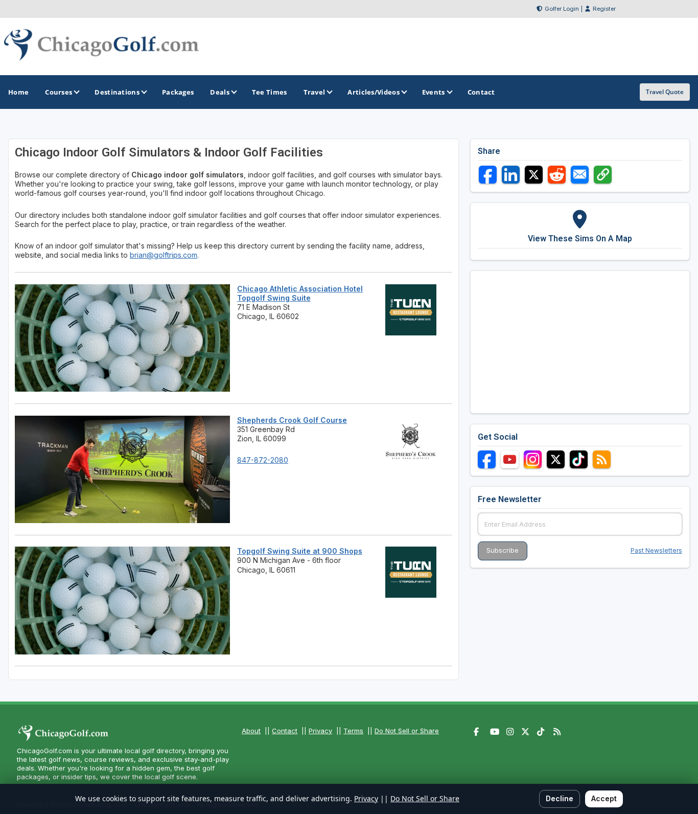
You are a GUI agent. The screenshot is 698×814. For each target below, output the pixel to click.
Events (433, 92)
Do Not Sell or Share (407, 731)
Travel (314, 92)
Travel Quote (665, 91)
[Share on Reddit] (557, 175)
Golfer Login (562, 8)
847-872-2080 (262, 460)
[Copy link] (603, 175)
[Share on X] (534, 175)
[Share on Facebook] (488, 175)
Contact (284, 731)
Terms (353, 731)
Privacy (320, 731)
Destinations (117, 92)
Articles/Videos (373, 92)
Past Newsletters (656, 550)
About (251, 731)
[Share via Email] (580, 175)
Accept (604, 798)
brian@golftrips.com (163, 255)
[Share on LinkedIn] (511, 175)
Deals (219, 92)
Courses (58, 92)
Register (604, 8)
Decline (559, 798)
